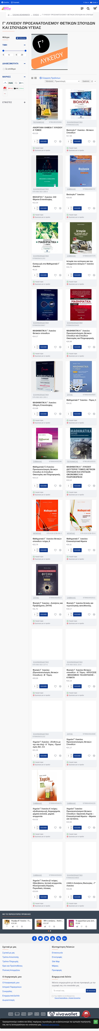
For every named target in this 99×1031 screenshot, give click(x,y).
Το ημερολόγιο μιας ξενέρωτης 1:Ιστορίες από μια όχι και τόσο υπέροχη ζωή (86, 921)
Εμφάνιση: (86, 81)
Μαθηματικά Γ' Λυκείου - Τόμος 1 (81, 400)
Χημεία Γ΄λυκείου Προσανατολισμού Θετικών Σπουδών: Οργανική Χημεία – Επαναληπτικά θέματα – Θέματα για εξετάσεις (81, 814)
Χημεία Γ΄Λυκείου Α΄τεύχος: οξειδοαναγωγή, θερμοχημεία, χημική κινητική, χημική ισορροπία (46, 812)
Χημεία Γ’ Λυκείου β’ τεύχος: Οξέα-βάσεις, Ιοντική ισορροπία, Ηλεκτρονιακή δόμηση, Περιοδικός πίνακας (47, 884)
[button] (48, 930)
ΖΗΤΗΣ (70, 395)
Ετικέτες (7, 102)
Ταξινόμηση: (49, 81)
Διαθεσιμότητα (10, 64)
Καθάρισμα (22, 38)
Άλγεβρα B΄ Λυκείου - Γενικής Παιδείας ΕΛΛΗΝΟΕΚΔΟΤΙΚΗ (21, 921)
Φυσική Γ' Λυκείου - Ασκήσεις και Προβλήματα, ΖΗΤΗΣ (48, 604)
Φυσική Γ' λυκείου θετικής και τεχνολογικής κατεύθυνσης (80, 604)
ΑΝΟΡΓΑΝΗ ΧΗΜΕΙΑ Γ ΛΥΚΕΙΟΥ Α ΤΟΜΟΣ (47, 129)
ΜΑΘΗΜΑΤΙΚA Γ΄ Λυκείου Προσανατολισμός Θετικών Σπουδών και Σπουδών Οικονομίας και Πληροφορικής (80, 334)
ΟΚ (96, 1022)
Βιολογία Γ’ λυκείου (75, 194)
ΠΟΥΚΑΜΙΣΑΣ (38, 122)
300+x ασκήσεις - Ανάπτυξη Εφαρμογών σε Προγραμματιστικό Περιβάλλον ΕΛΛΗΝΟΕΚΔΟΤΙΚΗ (53, 921)
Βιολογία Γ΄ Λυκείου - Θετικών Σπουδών (80, 131)
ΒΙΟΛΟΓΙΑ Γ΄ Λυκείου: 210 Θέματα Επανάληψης (44, 198)
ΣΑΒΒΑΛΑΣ (71, 189)
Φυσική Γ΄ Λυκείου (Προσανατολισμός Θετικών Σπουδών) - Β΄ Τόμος (45, 672)
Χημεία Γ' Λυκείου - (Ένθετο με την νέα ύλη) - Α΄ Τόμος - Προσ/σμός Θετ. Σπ (47, 744)
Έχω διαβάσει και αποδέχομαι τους (67, 997)
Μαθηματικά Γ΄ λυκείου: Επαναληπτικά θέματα (77, 540)
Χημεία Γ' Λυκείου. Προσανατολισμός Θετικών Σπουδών (79, 742)
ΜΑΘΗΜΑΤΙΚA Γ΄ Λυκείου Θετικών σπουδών (44, 332)
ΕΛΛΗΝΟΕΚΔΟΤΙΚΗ (74, 122)
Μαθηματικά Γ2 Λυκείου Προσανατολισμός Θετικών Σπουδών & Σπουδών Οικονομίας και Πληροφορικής (46, 470)
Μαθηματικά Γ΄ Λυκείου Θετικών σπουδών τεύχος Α (47, 540)
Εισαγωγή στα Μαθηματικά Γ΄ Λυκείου (46, 265)
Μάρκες (6, 77)
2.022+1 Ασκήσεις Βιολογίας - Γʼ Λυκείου (81, 884)
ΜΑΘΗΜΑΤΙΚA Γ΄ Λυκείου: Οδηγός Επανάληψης (45, 404)
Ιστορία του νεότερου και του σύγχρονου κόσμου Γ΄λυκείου (80, 262)
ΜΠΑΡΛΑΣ (37, 533)
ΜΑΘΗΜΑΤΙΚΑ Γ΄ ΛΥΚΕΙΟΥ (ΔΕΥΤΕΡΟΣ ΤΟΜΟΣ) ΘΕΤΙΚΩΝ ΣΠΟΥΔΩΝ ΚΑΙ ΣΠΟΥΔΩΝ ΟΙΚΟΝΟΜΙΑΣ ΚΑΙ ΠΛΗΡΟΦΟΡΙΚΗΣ (81, 472)
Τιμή (4, 45)
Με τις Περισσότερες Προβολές (16, 914)
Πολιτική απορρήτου (50, 1025)
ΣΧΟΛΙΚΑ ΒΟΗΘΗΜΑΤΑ (21, 15)
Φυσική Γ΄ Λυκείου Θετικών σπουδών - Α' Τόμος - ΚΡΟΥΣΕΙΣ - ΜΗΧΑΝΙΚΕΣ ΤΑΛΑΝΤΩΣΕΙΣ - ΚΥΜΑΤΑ (81, 674)
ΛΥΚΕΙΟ (36, 15)
